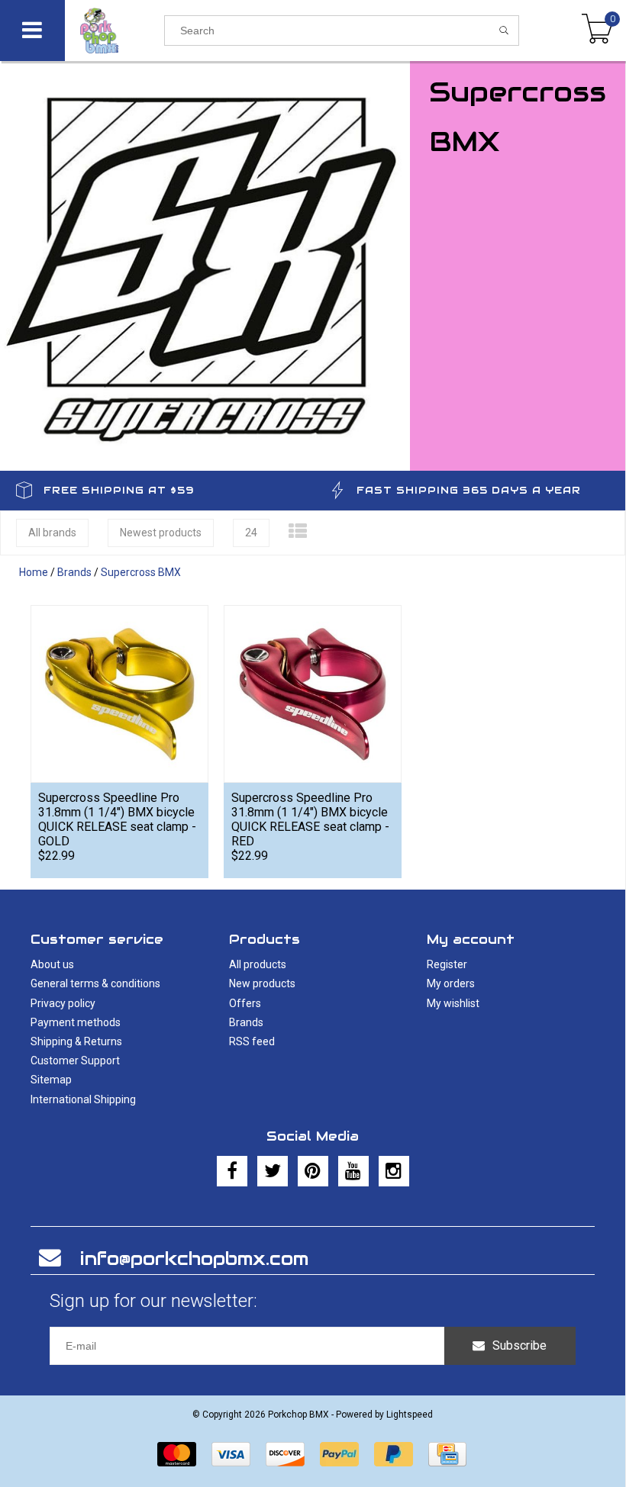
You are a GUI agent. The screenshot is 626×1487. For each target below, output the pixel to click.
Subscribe (519, 1345)
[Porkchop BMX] (114, 30)
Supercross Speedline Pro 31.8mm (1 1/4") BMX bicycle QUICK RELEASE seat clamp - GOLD (117, 819)
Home (33, 572)
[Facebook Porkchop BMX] (232, 1171)
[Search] (504, 30)
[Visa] (230, 1454)
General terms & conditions (95, 983)
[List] (298, 531)
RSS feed (252, 1041)
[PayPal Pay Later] (393, 1454)
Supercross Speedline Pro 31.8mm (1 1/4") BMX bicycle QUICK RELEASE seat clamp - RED (310, 819)
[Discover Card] (285, 1454)
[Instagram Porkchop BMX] (394, 1171)
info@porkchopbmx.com (194, 1258)
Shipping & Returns (76, 1041)
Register (447, 964)
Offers (245, 1003)
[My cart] (597, 30)
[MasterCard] (176, 1454)
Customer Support (75, 1060)
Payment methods (76, 1022)
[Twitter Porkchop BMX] (272, 1171)
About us (52, 964)
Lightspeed (409, 1414)
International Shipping (83, 1099)
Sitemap (51, 1079)
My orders (451, 983)
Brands (74, 572)
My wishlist (453, 1003)
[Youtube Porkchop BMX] (353, 1171)
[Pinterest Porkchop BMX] (313, 1171)
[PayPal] (339, 1454)
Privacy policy (63, 1003)
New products (262, 983)
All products (257, 964)
